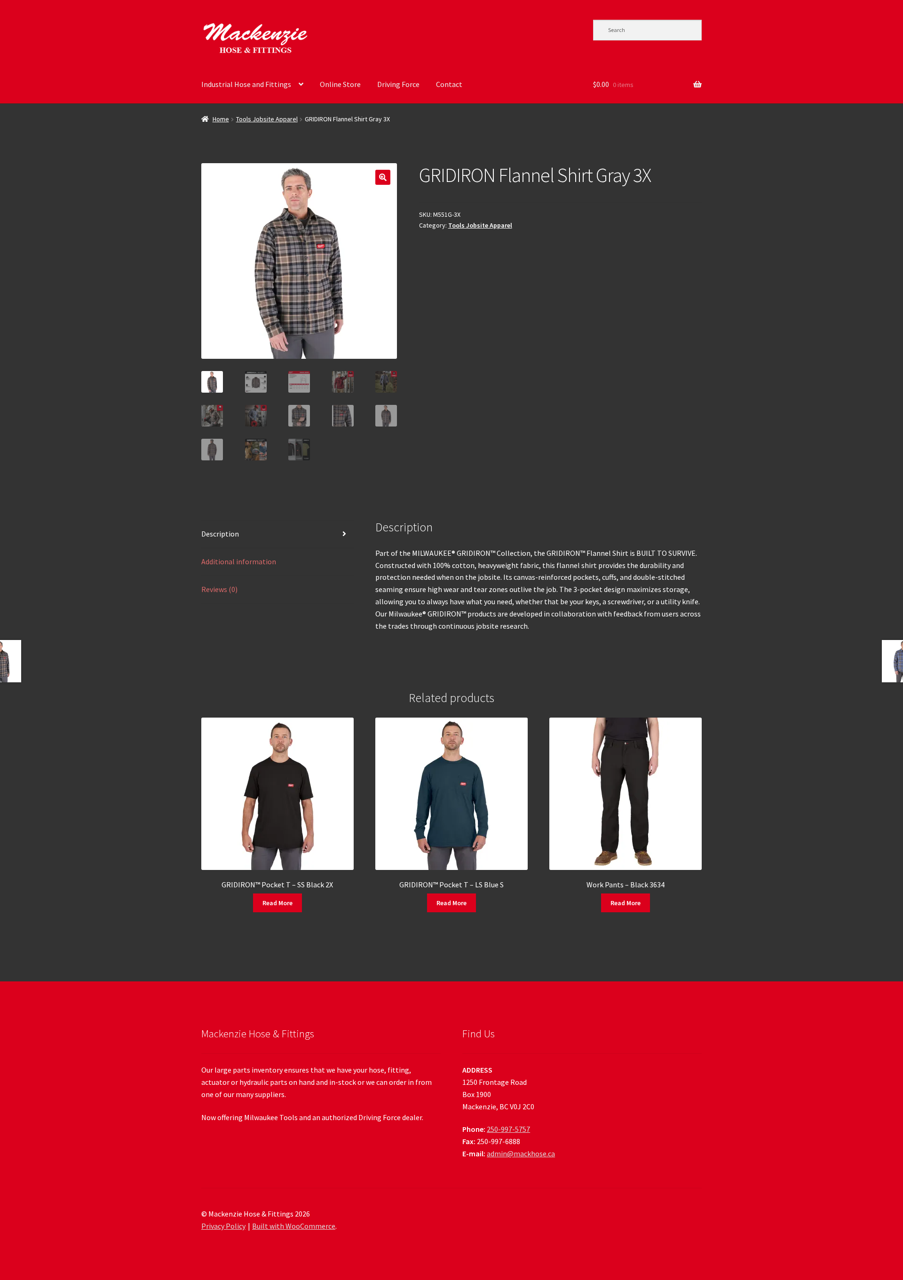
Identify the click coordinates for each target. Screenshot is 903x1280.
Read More (277, 903)
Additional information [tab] (238, 561)
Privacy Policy (223, 1226)
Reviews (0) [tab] (219, 589)
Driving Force (398, 84)
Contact (449, 84)
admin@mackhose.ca (521, 1153)
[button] (382, 177)
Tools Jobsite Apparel (267, 119)
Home (221, 119)
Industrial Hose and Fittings (246, 84)
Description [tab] (220, 533)
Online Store (340, 84)
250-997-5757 (508, 1129)
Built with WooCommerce (293, 1226)
